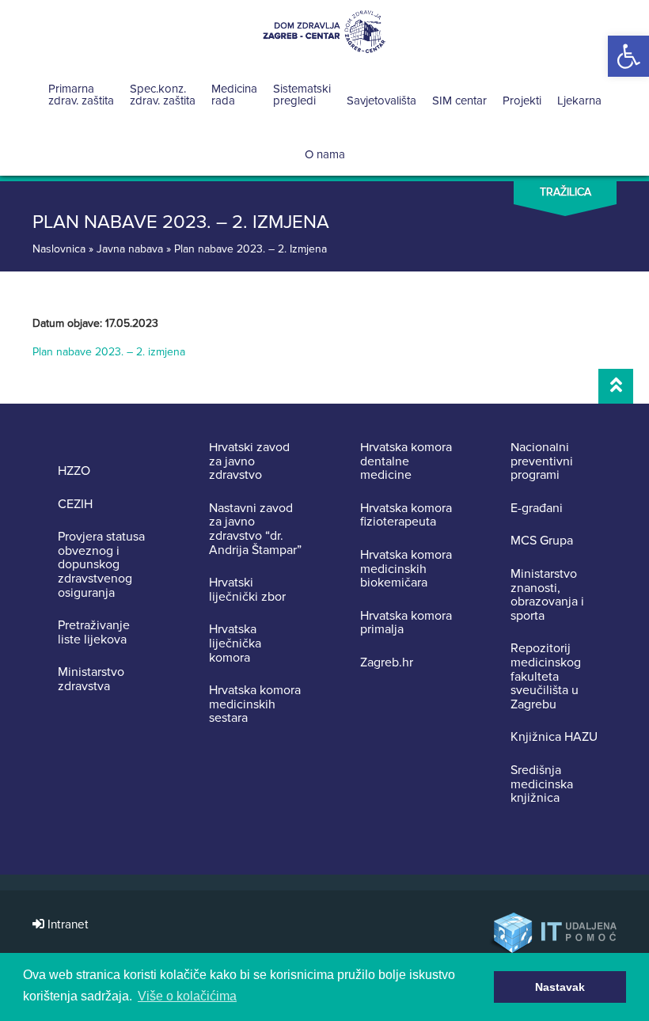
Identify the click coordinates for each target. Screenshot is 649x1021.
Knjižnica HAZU (554, 738)
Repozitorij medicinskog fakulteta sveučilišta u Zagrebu (545, 677)
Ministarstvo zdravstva (91, 679)
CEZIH (75, 505)
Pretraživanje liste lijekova (94, 633)
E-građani (536, 509)
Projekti (522, 100)
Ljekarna (579, 100)
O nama (325, 154)
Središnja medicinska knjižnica (541, 785)
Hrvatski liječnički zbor (247, 590)
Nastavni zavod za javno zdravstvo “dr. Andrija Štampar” (255, 529)
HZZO (74, 472)
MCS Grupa (541, 541)
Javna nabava (130, 249)
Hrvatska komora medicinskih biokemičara (406, 569)
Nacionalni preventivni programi (541, 462)
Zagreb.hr (386, 663)
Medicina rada (234, 95)
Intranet (66, 924)
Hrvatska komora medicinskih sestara (255, 705)
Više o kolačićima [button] (187, 996)
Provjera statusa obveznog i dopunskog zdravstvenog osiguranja (101, 565)
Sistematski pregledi (302, 95)
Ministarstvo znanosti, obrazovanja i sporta (547, 595)
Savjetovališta (381, 100)
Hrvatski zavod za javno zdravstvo (249, 462)
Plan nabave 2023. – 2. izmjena (108, 352)
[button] (628, 56)
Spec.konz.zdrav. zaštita (162, 95)
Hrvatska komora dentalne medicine (406, 462)
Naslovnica (58, 249)
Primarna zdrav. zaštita (81, 95)
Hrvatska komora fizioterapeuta (406, 515)
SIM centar (459, 100)
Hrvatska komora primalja (406, 623)
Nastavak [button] (560, 987)
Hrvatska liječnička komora (235, 644)
